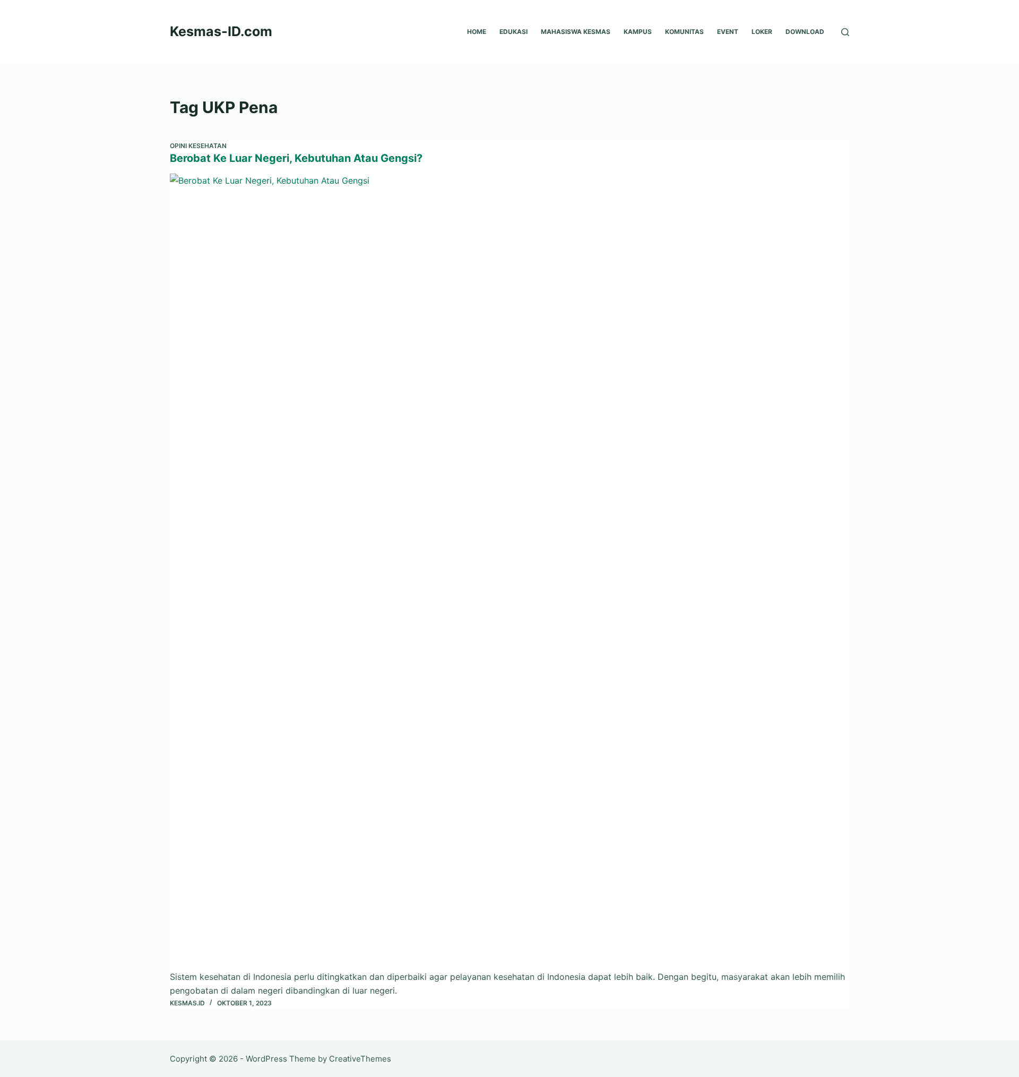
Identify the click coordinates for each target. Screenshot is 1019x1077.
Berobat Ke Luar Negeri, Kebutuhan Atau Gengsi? (296, 158)
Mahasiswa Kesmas (575, 32)
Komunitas (684, 32)
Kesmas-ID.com (221, 31)
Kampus (638, 32)
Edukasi (513, 32)
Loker (762, 32)
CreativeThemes (360, 1059)
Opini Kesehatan (198, 146)
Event (727, 32)
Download (804, 32)
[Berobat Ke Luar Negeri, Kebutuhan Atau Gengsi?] (509, 572)
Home (476, 32)
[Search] (845, 32)
